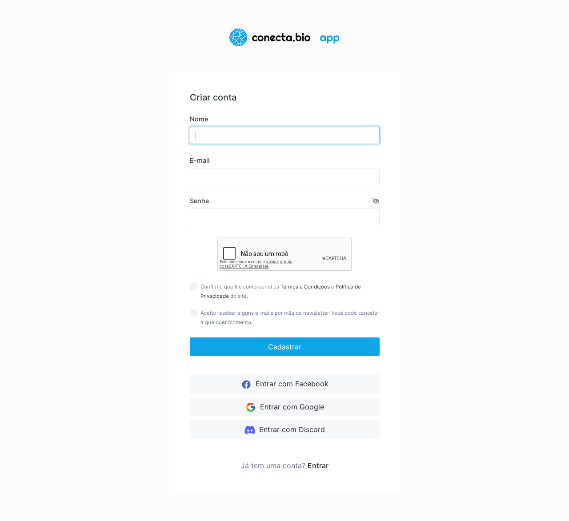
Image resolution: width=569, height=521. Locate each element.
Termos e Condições (305, 287)
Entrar (318, 465)
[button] (376, 201)
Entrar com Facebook (291, 383)
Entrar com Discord (291, 429)
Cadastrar (284, 346)
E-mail (200, 160)
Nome (199, 119)
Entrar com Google (291, 406)
